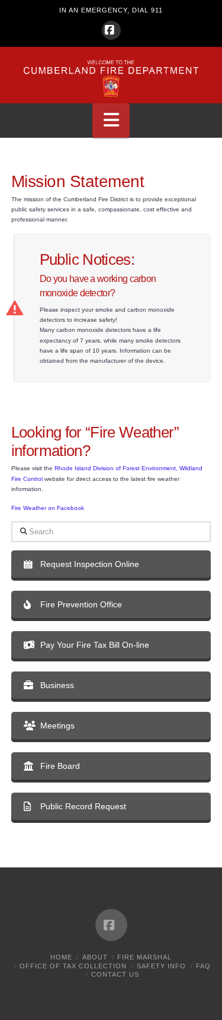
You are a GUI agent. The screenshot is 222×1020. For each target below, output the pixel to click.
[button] (111, 120)
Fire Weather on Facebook (47, 508)
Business (57, 685)
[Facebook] (111, 30)
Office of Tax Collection (73, 966)
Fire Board (60, 766)
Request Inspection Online (89, 564)
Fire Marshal (144, 957)
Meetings (57, 725)
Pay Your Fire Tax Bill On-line (94, 645)
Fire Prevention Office (81, 604)
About (95, 957)
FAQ (203, 966)
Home (61, 957)
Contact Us (115, 974)
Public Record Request (83, 806)
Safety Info (161, 966)
